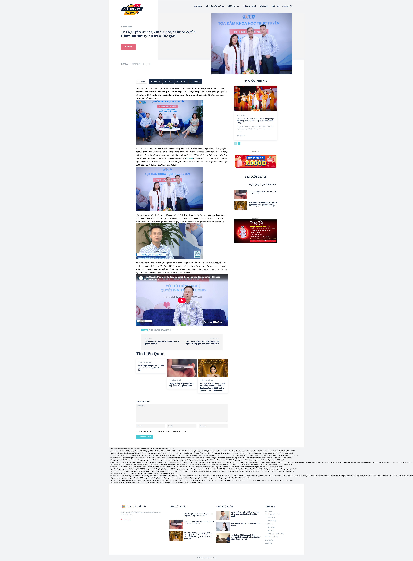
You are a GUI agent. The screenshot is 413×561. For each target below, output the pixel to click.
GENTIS (189, 158)
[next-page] (239, 143)
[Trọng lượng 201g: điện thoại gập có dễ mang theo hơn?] (182, 368)
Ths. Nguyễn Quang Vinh (160, 330)
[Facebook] (122, 519)
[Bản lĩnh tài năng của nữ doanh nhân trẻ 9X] (223, 526)
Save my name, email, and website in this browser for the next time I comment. (163, 431)
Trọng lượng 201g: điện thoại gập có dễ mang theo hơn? (181, 384)
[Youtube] (129, 519)
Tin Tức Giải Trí (175, 380)
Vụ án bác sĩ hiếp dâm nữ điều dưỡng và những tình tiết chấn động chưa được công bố (245, 537)
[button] (287, 6)
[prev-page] (235, 143)
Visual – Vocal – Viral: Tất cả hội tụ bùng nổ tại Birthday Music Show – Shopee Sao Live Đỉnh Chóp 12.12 (255, 121)
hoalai (124, 64)
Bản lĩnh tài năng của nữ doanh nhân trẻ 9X (245, 524)
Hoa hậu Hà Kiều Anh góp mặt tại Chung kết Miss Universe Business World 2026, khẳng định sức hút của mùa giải (213, 386)
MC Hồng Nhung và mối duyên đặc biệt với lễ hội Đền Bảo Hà (151, 367)
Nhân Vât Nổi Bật (145, 362)
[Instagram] (125, 519)
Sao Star (126, 27)
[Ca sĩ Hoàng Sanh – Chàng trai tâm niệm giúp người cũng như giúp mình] (223, 515)
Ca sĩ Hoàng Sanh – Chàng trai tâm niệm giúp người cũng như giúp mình (245, 514)
